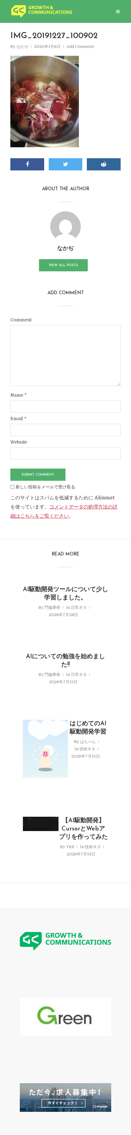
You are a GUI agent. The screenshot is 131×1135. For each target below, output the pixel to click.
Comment (20, 320)
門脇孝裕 (52, 607)
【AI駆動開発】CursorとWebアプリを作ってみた (83, 829)
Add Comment (80, 46)
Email (18, 418)
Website (18, 442)
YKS (70, 846)
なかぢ (22, 46)
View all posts (63, 265)
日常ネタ (79, 607)
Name (18, 395)
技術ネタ (87, 749)
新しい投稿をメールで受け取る (45, 486)
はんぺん (88, 741)
